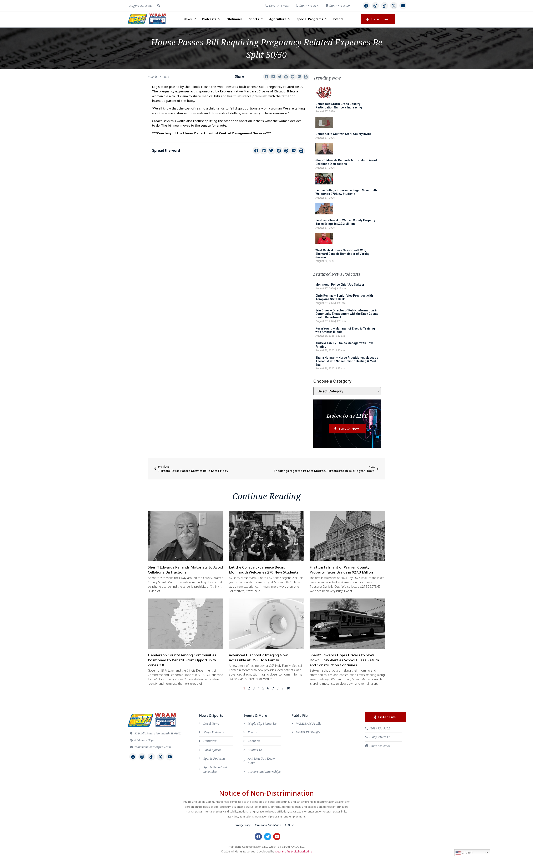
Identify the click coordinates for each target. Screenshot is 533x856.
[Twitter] (267, 836)
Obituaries (235, 19)
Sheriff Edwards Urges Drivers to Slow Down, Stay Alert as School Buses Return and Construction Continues (344, 660)
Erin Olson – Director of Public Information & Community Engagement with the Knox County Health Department (346, 314)
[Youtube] (402, 5)
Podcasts (209, 19)
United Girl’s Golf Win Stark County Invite (343, 134)
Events (338, 19)
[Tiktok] (384, 5)
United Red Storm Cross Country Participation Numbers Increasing (338, 105)
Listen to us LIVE (347, 415)
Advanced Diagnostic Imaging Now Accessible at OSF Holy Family (258, 657)
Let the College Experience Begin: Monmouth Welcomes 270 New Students (346, 192)
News (187, 19)
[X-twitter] (393, 5)
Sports (254, 19)
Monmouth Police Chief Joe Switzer (339, 284)
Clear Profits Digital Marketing (293, 851)
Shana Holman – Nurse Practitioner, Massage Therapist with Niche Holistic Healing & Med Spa (346, 361)
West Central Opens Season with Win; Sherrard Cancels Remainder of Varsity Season (342, 254)
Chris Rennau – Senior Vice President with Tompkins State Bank (344, 297)
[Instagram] (375, 5)
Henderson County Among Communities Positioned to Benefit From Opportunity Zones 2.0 (182, 660)
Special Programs (309, 19)
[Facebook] (366, 5)
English (467, 852)
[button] (158, 5)
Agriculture (277, 19)
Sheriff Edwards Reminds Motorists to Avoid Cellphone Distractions (346, 162)
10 (288, 688)
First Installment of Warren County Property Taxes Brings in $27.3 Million (345, 222)
